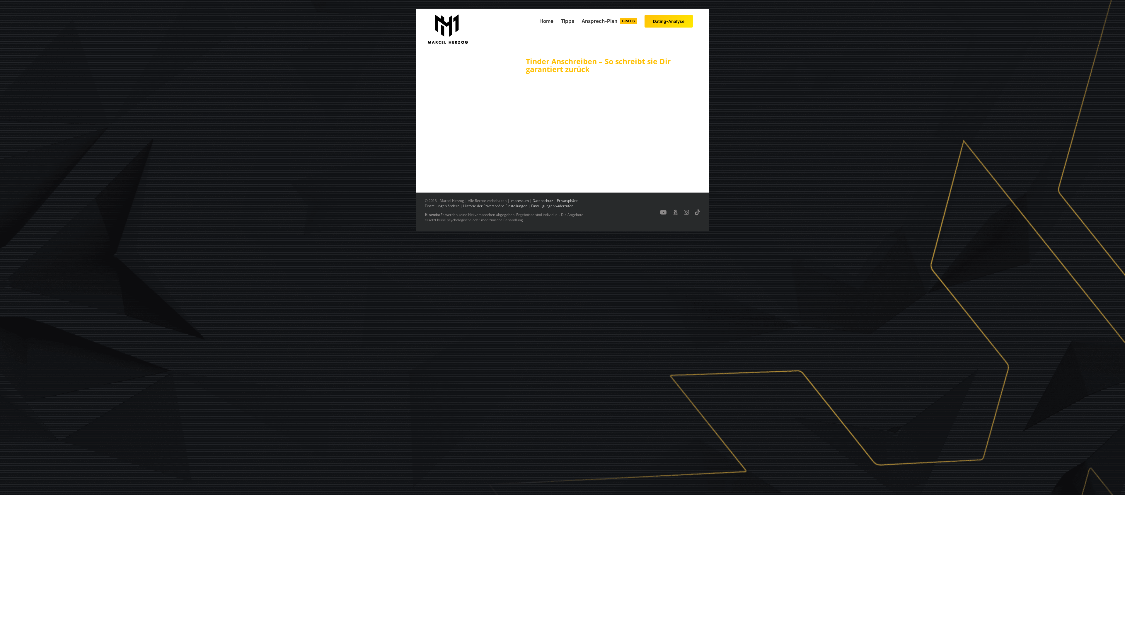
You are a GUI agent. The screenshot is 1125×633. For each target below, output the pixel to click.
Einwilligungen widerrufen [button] (552, 205)
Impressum (519, 200)
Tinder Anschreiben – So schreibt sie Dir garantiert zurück (598, 65)
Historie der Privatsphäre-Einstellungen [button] (495, 205)
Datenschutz (543, 200)
